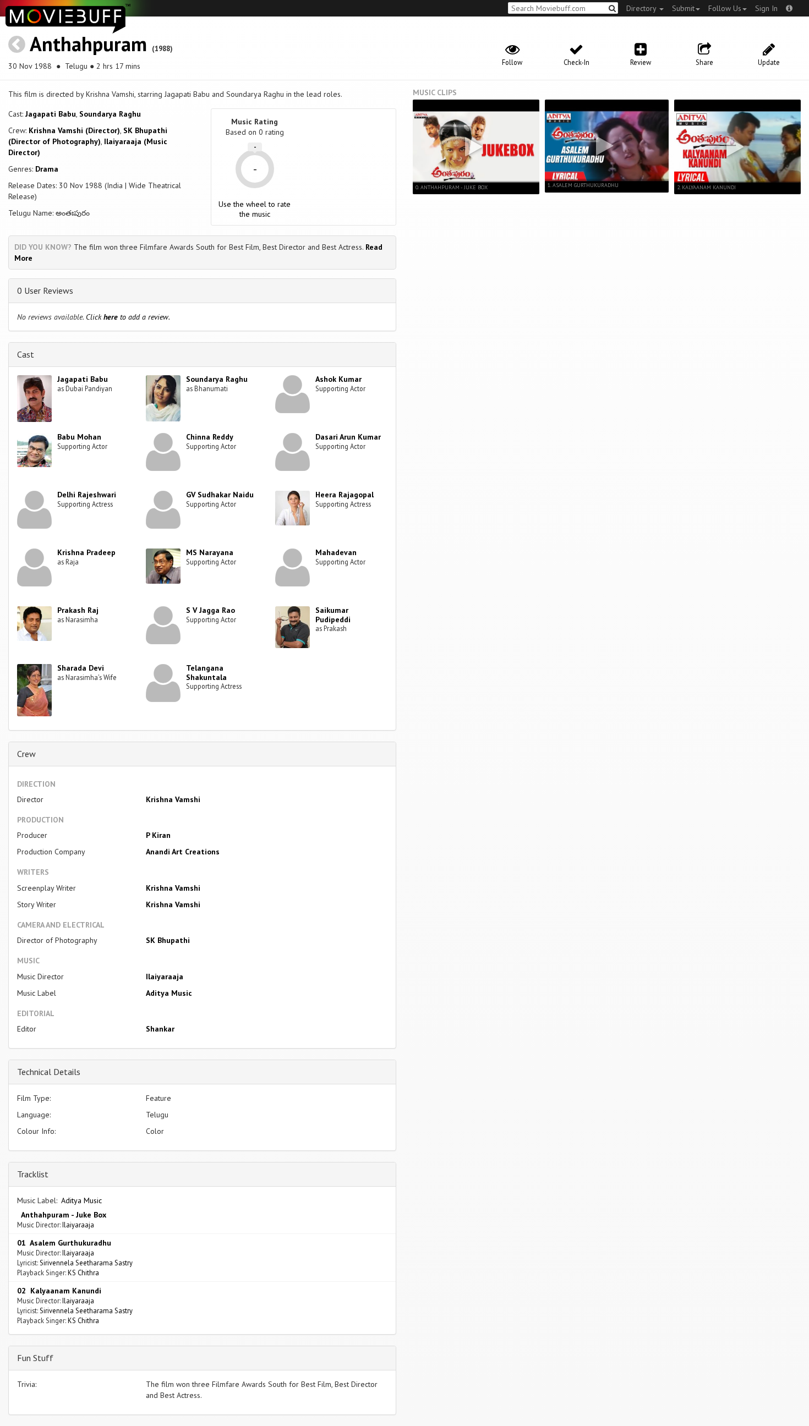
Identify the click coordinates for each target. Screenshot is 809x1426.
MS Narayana (209, 552)
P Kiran (158, 835)
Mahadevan (336, 552)
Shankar (160, 1029)
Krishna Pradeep (86, 552)
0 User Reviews (45, 290)
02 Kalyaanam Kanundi (59, 1291)
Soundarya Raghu (110, 114)
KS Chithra (83, 1272)
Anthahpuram (88, 44)
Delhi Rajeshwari (86, 495)
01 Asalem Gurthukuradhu (64, 1243)
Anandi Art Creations (183, 852)
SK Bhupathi (168, 940)
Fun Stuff (35, 1357)
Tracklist (32, 1174)
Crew (26, 753)
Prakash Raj (78, 610)
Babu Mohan (79, 437)
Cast (25, 354)
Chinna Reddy (209, 437)
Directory (642, 8)
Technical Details (48, 1071)
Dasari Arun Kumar (348, 437)
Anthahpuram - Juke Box (61, 1215)
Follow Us (724, 8)
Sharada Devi (80, 668)
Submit (683, 8)
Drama (46, 169)
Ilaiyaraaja (164, 976)
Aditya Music (169, 993)
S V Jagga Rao (210, 610)
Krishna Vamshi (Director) (74, 130)
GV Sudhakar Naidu (220, 495)
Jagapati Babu (50, 114)
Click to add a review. (128, 317)
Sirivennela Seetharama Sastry (86, 1262)
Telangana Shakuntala (206, 672)
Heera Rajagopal (344, 495)
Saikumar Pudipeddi (333, 614)
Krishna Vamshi (173, 799)
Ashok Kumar (338, 379)
